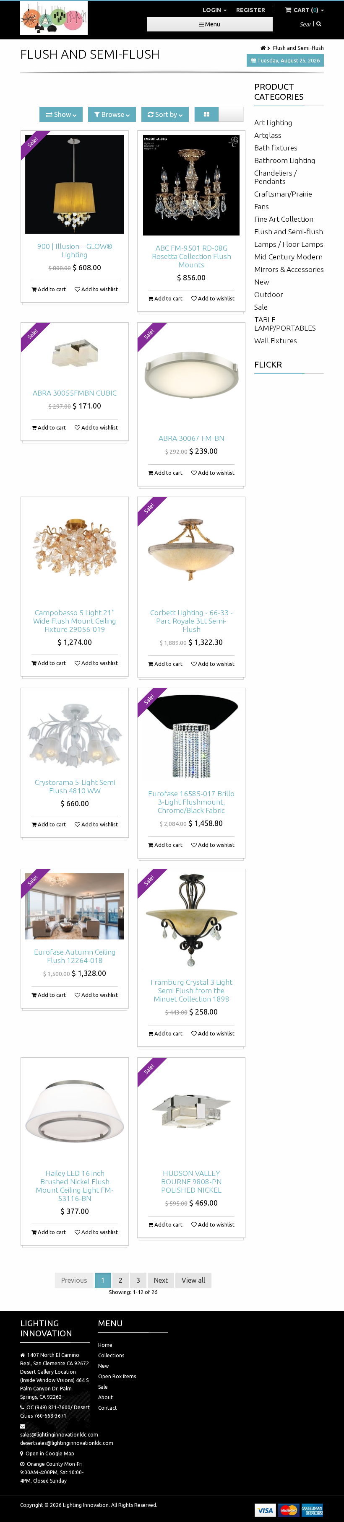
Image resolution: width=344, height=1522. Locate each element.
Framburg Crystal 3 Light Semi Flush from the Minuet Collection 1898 (191, 990)
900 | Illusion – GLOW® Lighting (74, 250)
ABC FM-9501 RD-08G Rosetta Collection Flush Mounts (191, 256)
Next (161, 1280)
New (261, 282)
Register (250, 10)
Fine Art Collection (283, 219)
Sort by (166, 114)
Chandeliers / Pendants (275, 177)
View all (193, 1280)
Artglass (267, 135)
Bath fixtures (275, 148)
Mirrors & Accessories (289, 269)
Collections (111, 1355)
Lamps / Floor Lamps (288, 244)
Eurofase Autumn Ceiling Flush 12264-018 (75, 956)
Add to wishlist (99, 289)
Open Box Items (117, 1376)
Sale (261, 307)
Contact (107, 1408)
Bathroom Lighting (284, 160)
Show (62, 114)
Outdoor (268, 294)
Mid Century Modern (288, 257)
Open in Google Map (50, 1453)
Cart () (306, 10)
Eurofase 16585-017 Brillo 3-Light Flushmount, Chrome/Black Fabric (191, 801)
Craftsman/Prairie (283, 194)
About (105, 1397)
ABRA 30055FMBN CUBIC (75, 393)
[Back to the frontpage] (264, 48)
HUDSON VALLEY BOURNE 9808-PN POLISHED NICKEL (191, 1181)
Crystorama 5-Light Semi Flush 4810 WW (75, 786)
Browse (113, 114)
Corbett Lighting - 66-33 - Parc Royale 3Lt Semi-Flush (191, 620)
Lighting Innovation (86, 1505)
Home (105, 1345)
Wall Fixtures (275, 340)
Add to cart (51, 289)
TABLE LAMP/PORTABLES (285, 324)
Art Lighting (273, 123)
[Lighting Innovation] (54, 18)
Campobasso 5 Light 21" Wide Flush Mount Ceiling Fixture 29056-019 (74, 620)
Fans (261, 206)
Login (212, 10)
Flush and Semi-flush (288, 232)
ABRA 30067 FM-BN (191, 438)
